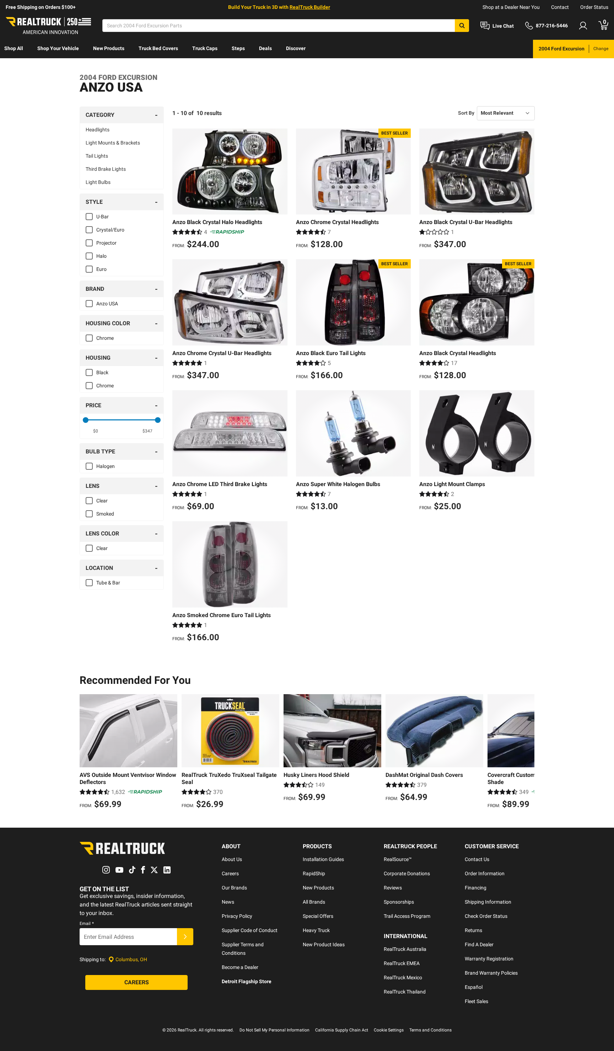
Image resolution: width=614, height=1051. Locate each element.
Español (474, 987)
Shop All (13, 48)
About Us (232, 859)
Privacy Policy (237, 916)
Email (87, 923)
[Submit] (185, 936)
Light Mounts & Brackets (113, 143)
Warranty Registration (489, 959)
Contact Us (477, 859)
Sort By (466, 113)
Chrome (105, 338)
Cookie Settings (389, 1030)
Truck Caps (204, 48)
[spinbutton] (96, 431)
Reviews (393, 888)
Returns (473, 930)
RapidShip (314, 873)
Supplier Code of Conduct (250, 930)
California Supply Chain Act (341, 1030)
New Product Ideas (324, 944)
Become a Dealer (240, 967)
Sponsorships (399, 902)
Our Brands (234, 888)
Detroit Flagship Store (246, 981)
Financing (475, 888)
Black (102, 372)
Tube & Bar (108, 583)
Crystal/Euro (110, 230)
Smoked (105, 514)
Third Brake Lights (106, 169)
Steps (238, 48)
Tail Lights (97, 156)
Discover (296, 48)
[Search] (462, 25)
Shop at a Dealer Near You (511, 7)
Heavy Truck (316, 930)
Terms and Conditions (430, 1030)
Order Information (485, 873)
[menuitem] (13, 49)
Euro (101, 269)
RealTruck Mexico (403, 977)
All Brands (314, 902)
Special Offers (318, 916)
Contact (560, 7)
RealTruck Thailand (405, 992)
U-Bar (102, 216)
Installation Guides (323, 859)
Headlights (97, 129)
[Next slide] (527, 752)
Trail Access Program (407, 916)
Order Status (594, 7)
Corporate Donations (407, 873)
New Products (108, 48)
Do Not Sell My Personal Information (274, 1030)
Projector (106, 243)
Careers (230, 873)
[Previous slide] (87, 752)
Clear (102, 500)
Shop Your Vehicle (58, 48)
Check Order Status (486, 916)
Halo (101, 256)
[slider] (85, 420)
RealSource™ (398, 859)
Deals (265, 48)
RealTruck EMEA (402, 963)
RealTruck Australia (405, 949)
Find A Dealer (479, 944)
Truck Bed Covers (158, 48)
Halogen (105, 466)
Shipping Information (488, 902)
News (228, 902)
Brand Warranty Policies (491, 973)
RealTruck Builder (310, 7)
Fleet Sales (476, 1001)
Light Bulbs (98, 182)
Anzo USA (107, 303)
